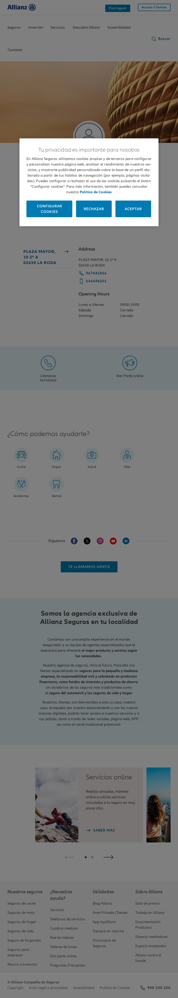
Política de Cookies (96, 192)
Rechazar (94, 208)
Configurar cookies (49, 209)
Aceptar (133, 208)
